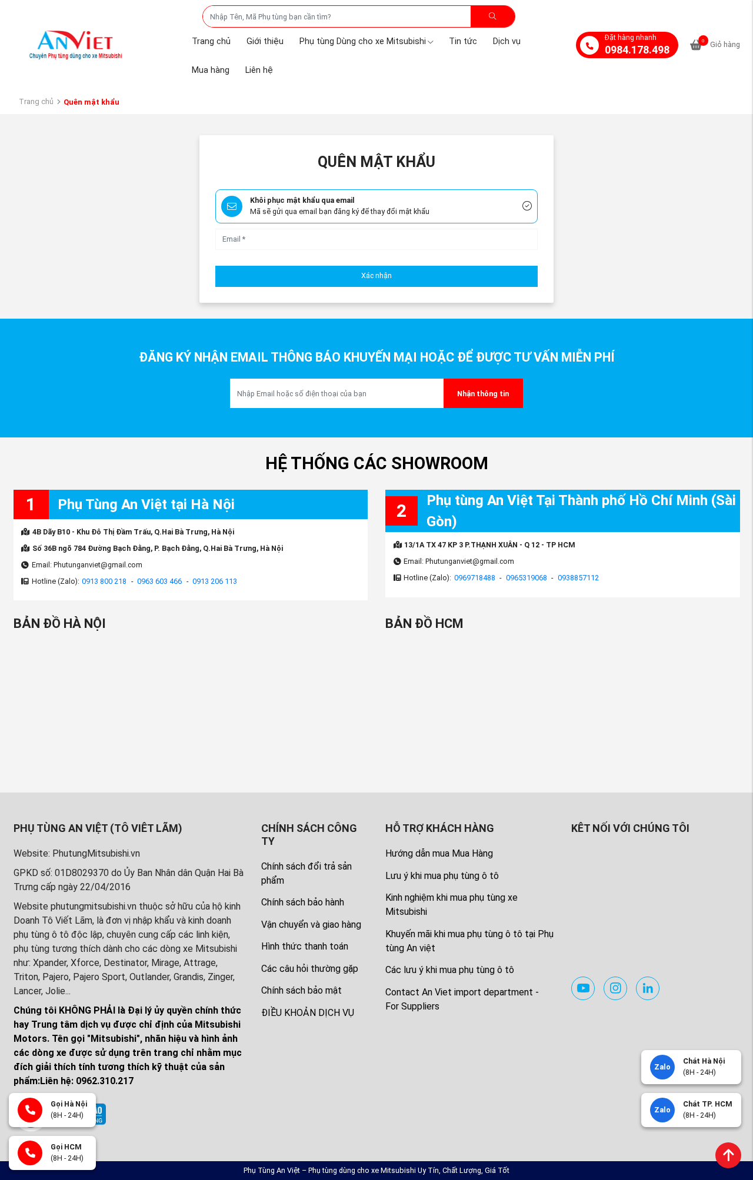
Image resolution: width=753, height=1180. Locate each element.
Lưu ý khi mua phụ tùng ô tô (442, 875)
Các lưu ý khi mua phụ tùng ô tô (449, 969)
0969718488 (474, 577)
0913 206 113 (214, 581)
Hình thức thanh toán (304, 946)
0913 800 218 (104, 581)
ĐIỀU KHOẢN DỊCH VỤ (307, 1012)
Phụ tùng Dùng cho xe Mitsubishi (362, 41)
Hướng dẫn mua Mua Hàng (439, 853)
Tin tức (463, 41)
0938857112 (578, 577)
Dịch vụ (507, 41)
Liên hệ (259, 70)
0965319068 (526, 577)
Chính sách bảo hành (302, 902)
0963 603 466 (159, 581)
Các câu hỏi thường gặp (309, 968)
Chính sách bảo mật (301, 990)
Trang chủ (211, 41)
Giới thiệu (265, 41)
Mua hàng (210, 70)
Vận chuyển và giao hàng (311, 924)
